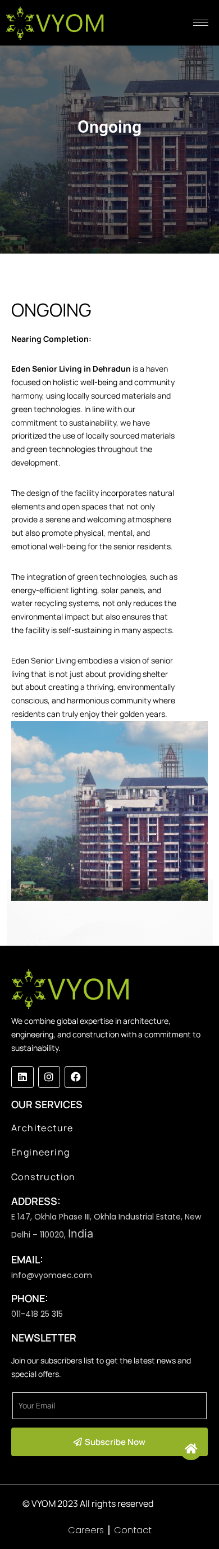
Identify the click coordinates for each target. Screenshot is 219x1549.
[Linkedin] (22, 1077)
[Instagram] (49, 1077)
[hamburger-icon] (200, 23)
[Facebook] (76, 1077)
